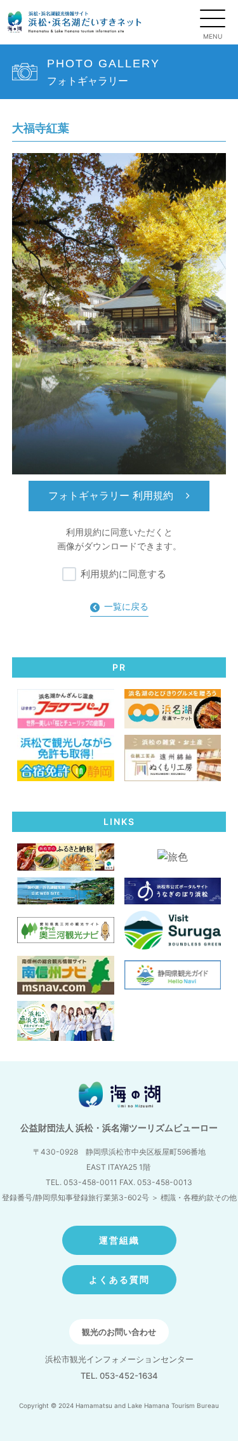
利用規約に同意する (123, 574)
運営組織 (119, 1240)
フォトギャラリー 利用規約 (112, 495)
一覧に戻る (126, 606)
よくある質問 (119, 1279)
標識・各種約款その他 (199, 1197)
